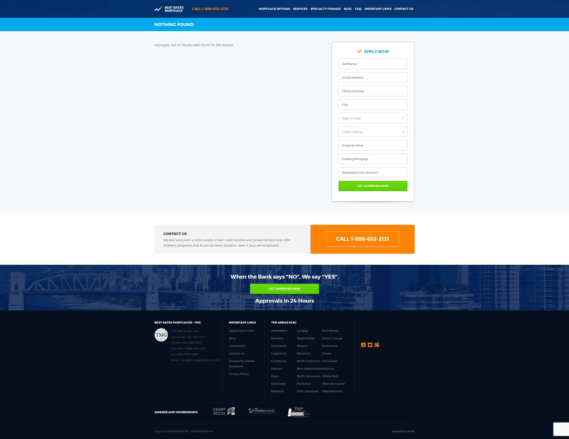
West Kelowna (332, 391)
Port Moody (330, 331)
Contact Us (404, 9)
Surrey (326, 353)
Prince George (332, 338)
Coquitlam (279, 353)
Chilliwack (279, 346)
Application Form (241, 331)
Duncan (276, 368)
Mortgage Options (274, 9)
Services (300, 9)
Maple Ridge (306, 338)
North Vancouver (309, 376)
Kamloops (278, 384)
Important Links (378, 9)
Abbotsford (279, 331)
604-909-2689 (188, 354)
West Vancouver (333, 384)
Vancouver (329, 361)
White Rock (330, 376)
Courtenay (278, 361)
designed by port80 (403, 431)
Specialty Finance (326, 9)
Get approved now (284, 289)
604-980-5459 (192, 342)
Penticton (304, 384)
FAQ (358, 9)
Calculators (237, 346)
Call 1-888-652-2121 (210, 8)
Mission (302, 346)
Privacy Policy (239, 374)
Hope (275, 376)
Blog (348, 9)
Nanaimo (303, 353)
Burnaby (277, 338)
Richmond (330, 346)
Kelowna (277, 391)
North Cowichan (308, 361)
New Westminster (309, 368)
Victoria (327, 368)
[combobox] (373, 118)
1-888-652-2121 (195, 348)
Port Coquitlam (308, 391)
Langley (302, 331)
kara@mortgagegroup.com (200, 360)
